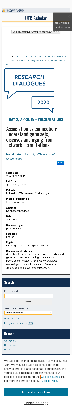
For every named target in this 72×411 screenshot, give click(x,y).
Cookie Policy (50, 380)
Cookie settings (50, 376)
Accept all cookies (36, 392)
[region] (36, 383)
